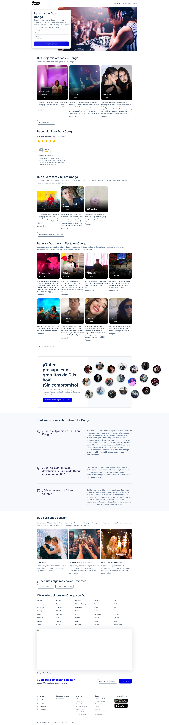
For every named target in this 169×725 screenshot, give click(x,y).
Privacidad (64, 722)
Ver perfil (40, 110)
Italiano (42, 697)
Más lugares (60, 698)
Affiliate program (81, 714)
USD (40, 700)
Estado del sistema (101, 704)
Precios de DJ (80, 712)
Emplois (97, 709)
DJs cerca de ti (80, 709)
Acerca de (98, 706)
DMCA (72, 722)
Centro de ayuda (100, 698)
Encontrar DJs (80, 701)
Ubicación (37, 30)
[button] (46, 122)
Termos (55, 722)
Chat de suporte (100, 701)
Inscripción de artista (120, 3)
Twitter (42, 704)
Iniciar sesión (132, 3)
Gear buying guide (81, 704)
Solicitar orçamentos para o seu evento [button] (57, 400)
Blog (77, 698)
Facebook (43, 706)
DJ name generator (82, 706)
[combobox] (43, 33)
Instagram (43, 709)
